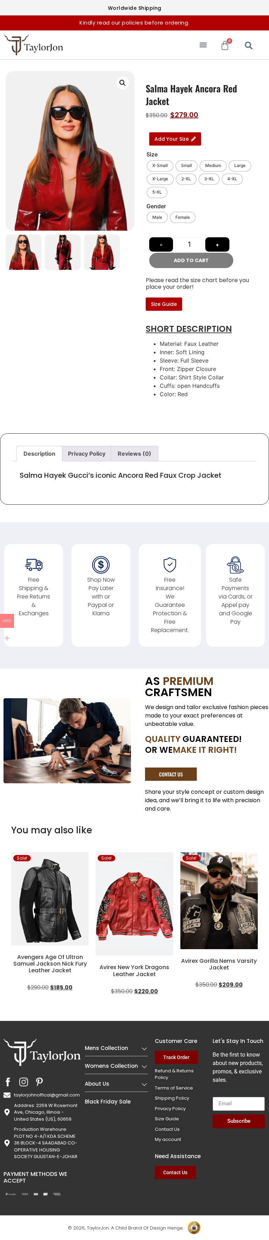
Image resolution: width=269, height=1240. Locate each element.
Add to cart (191, 260)
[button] (203, 45)
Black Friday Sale (108, 1101)
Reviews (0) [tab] (134, 453)
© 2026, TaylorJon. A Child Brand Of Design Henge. (126, 1228)
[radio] (160, 166)
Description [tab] (39, 453)
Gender (156, 206)
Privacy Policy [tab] (86, 453)
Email (220, 1094)
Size (152, 154)
